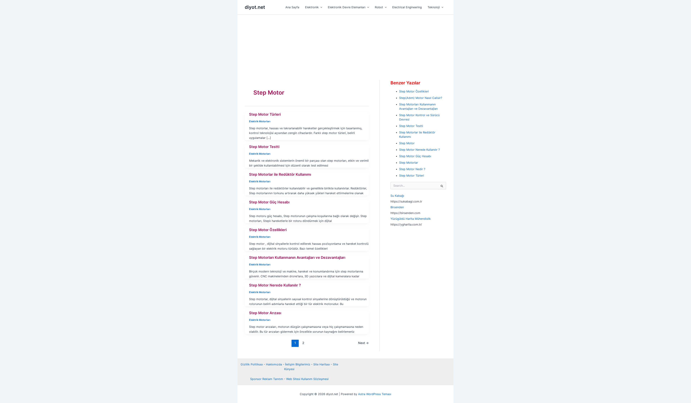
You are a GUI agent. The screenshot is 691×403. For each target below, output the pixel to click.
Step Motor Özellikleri (268, 230)
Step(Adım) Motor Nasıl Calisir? (420, 98)
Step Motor (407, 143)
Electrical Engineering (407, 7)
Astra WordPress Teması (374, 394)
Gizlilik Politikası (252, 364)
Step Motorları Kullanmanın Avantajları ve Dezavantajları (297, 257)
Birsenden (397, 207)
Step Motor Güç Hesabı (269, 202)
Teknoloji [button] (434, 7)
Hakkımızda (274, 364)
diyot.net (255, 7)
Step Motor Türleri (265, 114)
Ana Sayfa (292, 7)
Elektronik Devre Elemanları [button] (346, 7)
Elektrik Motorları (259, 121)
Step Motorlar (408, 162)
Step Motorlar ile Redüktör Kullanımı (280, 174)
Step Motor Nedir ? (412, 169)
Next (363, 343)
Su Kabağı (397, 195)
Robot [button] (379, 7)
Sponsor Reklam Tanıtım (266, 379)
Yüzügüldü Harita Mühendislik (410, 218)
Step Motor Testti (264, 147)
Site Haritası (321, 364)
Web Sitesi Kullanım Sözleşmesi (307, 379)
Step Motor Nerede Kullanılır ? (275, 285)
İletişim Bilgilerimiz (297, 364)
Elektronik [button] (312, 7)
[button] (320, 7)
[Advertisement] (345, 41)
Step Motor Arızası (265, 313)
